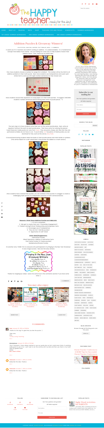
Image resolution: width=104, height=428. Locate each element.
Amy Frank (50, 134)
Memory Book (89, 282)
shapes (90, 302)
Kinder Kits (70, 30)
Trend (37, 130)
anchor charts (79, 247)
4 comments (55, 47)
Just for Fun (78, 277)
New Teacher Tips (79, 287)
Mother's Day (78, 285)
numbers (88, 287)
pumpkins (77, 300)
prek (84, 297)
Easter (76, 264)
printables (90, 297)
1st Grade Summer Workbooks (14, 35)
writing (77, 320)
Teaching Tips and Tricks (52, 30)
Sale (88, 300)
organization (78, 290)
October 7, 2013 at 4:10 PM (24, 360)
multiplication (88, 285)
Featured (89, 267)
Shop (37, 30)
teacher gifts (90, 312)
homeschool (78, 275)
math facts (91, 280)
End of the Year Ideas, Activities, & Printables (30, 304)
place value (78, 297)
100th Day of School (80, 242)
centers (34, 47)
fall (84, 267)
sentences (84, 302)
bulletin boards (88, 252)
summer (77, 310)
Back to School (79, 249)
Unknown (12, 360)
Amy (11, 328)
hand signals (90, 272)
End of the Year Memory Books (86, 199)
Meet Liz (12, 30)
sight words (78, 305)
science (93, 300)
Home (4, 30)
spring (91, 305)
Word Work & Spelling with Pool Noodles (15, 304)
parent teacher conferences (83, 292)
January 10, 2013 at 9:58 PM (21, 328)
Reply (11, 338)
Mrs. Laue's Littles (15, 351)
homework (86, 275)
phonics (90, 295)
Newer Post (14, 314)
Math (30, 30)
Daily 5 (94, 262)
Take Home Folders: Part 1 (86, 178)
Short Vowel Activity (46, 304)
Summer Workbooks (86, 30)
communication (79, 262)
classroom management (81, 259)
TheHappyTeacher (38, 425)
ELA (81, 264)
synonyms (83, 310)
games (76, 272)
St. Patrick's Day (79, 307)
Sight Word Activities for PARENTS (85, 160)
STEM (87, 307)
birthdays (88, 249)
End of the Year (87, 264)
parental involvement (81, 295)
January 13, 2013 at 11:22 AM (26, 343)
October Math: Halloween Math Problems (61, 304)
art (85, 247)
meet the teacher (79, 282)
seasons (77, 302)
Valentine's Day (88, 315)
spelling (85, 305)
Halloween (83, 272)
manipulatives (78, 280)
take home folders (80, 312)
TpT (45, 132)
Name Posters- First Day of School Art (86, 225)
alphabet (91, 244)
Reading (22, 30)
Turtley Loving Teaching (17, 336)
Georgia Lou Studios (75, 425)
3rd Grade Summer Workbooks (69, 35)
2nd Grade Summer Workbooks (41, 35)
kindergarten (87, 277)
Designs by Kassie (58, 425)
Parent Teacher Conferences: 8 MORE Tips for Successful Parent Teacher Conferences (85, 352)
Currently (87, 262)
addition (29, 47)
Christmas (84, 254)
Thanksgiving (78, 315)
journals (93, 275)
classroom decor (80, 257)
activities (22, 47)
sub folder (93, 307)
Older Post (62, 314)
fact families (42, 47)
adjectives (84, 244)
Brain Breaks (78, 252)
